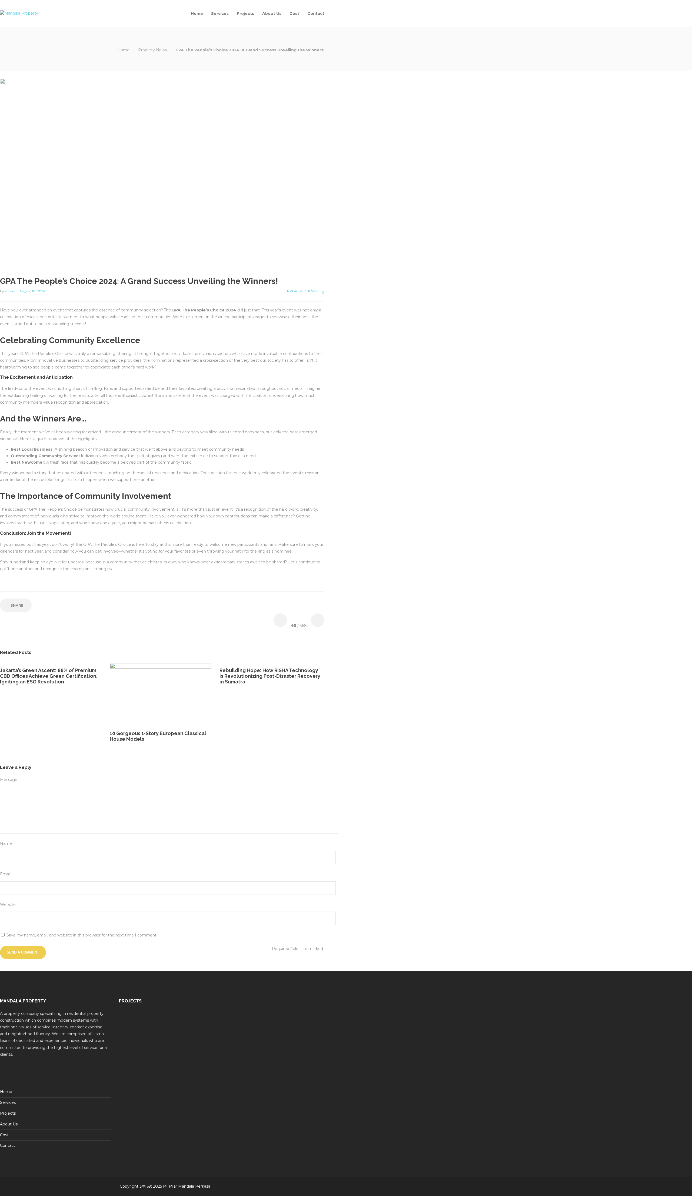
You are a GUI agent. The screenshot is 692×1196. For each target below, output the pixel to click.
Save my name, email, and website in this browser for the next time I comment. (81, 935)
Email (5, 874)
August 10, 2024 (32, 291)
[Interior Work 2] (163, 1054)
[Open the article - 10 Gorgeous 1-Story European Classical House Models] (135, 694)
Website (8, 904)
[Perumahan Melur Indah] (132, 1054)
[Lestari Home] (132, 1023)
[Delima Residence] (194, 1054)
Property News (152, 50)
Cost (294, 13)
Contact (315, 13)
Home (197, 13)
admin (10, 291)
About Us (271, 13)
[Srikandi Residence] (194, 1023)
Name (6, 843)
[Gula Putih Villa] (163, 1023)
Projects (245, 13)
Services (220, 13)
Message (8, 779)
